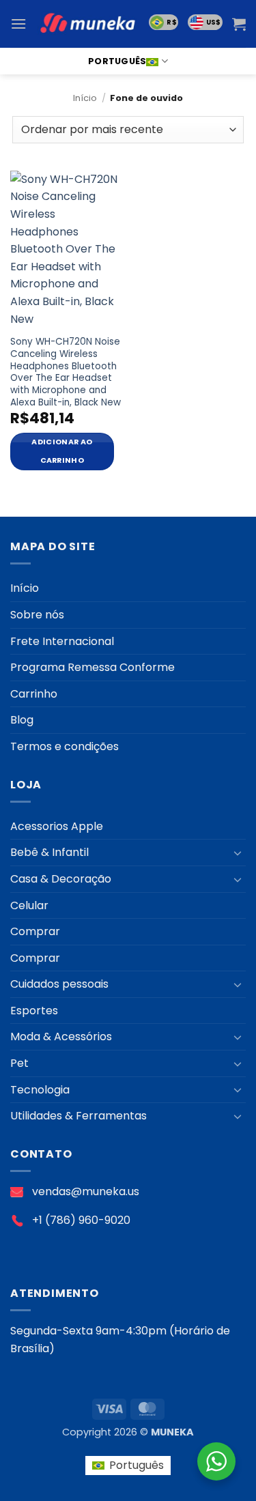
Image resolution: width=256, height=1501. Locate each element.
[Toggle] (237, 852)
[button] (18, 23)
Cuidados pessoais (59, 984)
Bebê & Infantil (49, 852)
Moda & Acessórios (61, 1036)
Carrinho (33, 694)
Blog (21, 720)
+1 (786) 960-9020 (81, 1220)
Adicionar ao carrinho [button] (61, 451)
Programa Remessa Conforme (92, 667)
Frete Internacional (62, 641)
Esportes (34, 1010)
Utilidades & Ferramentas (78, 1116)
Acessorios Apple (56, 826)
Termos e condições (64, 746)
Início (85, 98)
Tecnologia (40, 1090)
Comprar (35, 931)
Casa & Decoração (60, 879)
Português (117, 61)
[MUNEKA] (88, 24)
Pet (19, 1063)
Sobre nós (37, 615)
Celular (29, 905)
